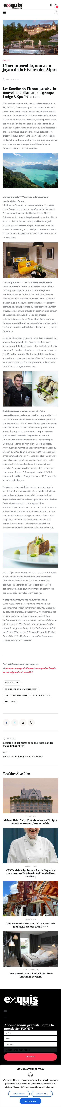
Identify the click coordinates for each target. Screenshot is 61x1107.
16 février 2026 (30, 866)
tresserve (10, 702)
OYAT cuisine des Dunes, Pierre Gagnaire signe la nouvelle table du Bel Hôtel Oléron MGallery (30, 873)
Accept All (30, 1101)
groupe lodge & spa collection (21, 689)
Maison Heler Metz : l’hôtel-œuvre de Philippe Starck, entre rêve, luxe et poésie (30, 822)
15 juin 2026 (31, 816)
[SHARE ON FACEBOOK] (6, 722)
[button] (31, 722)
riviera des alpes (41, 695)
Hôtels (6, 60)
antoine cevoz (12, 683)
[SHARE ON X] (14, 722)
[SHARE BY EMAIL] (22, 722)
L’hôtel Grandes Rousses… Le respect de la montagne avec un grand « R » (30, 925)
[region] (30, 1086)
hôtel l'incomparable (16, 695)
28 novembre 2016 (30, 970)
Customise (19, 1094)
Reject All (42, 1094)
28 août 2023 (30, 920)
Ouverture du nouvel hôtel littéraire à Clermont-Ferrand (30, 975)
